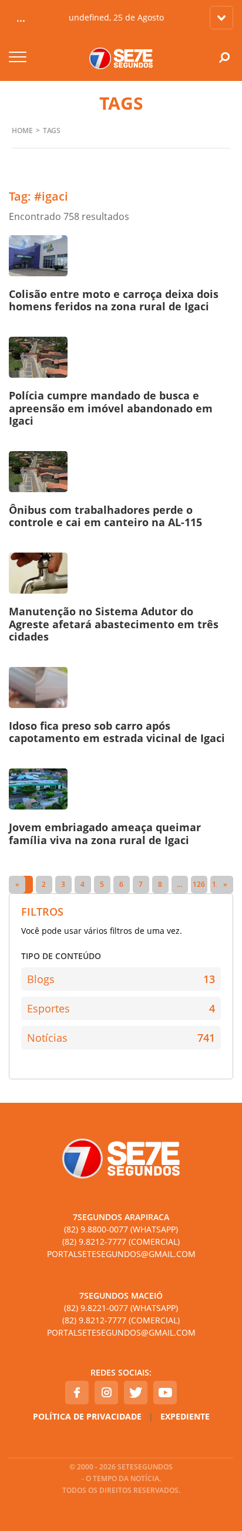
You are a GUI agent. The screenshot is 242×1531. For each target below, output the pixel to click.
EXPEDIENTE (185, 1416)
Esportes (121, 1008)
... (179, 884)
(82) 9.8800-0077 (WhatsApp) (121, 1229)
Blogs (121, 979)
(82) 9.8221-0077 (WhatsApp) (121, 1307)
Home (22, 131)
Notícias (121, 1038)
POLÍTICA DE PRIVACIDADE (87, 1416)
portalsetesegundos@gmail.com (121, 1253)
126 (199, 884)
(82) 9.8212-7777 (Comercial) (121, 1241)
